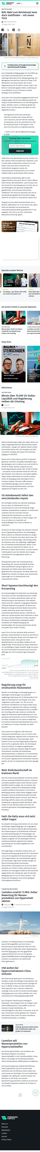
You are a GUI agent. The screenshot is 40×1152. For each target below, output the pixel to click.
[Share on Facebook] (3, 30)
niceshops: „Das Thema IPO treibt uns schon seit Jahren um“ (14, 293)
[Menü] (37, 3)
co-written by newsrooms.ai (22, 905)
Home (18, 3)
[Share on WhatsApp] (19, 30)
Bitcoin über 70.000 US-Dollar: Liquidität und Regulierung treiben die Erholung (12, 331)
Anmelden (20, 151)
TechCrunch (13, 951)
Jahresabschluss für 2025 (17, 1146)
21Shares (7, 405)
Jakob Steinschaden (10, 22)
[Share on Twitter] (8, 30)
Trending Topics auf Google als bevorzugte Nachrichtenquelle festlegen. (22, 66)
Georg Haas (7, 905)
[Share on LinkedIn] (13, 30)
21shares (4, 454)
